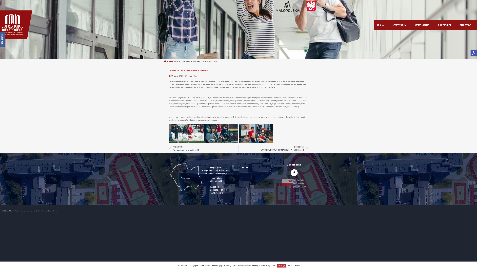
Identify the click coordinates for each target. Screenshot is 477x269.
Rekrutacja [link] (465, 25)
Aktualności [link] (173, 61)
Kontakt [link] (245, 167)
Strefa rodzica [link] (422, 25)
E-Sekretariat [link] (444, 25)
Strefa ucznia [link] (399, 25)
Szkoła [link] (380, 25)
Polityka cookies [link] (293, 265)
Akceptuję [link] (281, 266)
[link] (474, 53)
